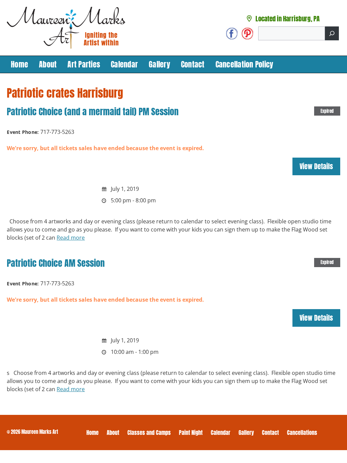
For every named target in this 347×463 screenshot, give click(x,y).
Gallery (159, 64)
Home (19, 64)
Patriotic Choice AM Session (56, 263)
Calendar (124, 64)
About (48, 64)
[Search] (332, 33)
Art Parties (83, 64)
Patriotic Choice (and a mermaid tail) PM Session (93, 111)
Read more (71, 237)
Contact (193, 64)
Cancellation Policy (244, 64)
